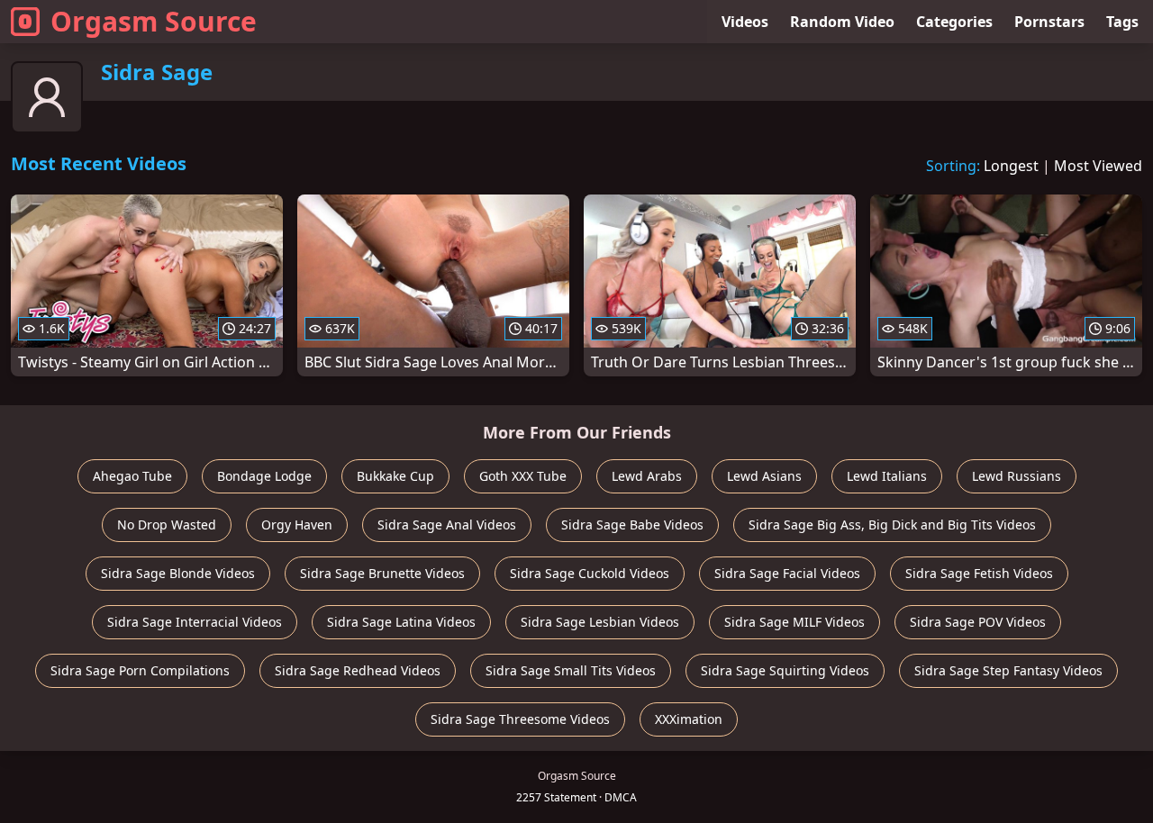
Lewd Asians (764, 475)
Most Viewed (1098, 166)
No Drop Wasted (166, 524)
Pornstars (1049, 22)
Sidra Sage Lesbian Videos (600, 621)
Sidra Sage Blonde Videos (178, 573)
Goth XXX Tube (523, 475)
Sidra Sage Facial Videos (787, 573)
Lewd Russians (1016, 475)
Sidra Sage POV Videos (978, 621)
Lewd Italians (887, 475)
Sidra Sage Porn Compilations (140, 670)
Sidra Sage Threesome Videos (520, 719)
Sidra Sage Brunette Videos (382, 573)
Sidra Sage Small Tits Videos (571, 670)
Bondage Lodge (264, 475)
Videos (745, 22)
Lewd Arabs (647, 475)
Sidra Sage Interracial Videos (194, 621)
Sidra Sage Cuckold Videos (589, 573)
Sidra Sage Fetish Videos (979, 573)
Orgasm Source (153, 21)
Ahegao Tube (132, 475)
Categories (954, 22)
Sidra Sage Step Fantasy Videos (1008, 670)
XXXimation (688, 719)
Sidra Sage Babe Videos (632, 524)
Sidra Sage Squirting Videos (785, 670)
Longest (1011, 166)
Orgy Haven (296, 524)
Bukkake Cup (395, 475)
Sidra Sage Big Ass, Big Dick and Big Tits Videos (892, 524)
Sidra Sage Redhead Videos (357, 670)
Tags (1122, 22)
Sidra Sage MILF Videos (794, 621)
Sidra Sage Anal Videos (446, 524)
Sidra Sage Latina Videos (401, 621)
